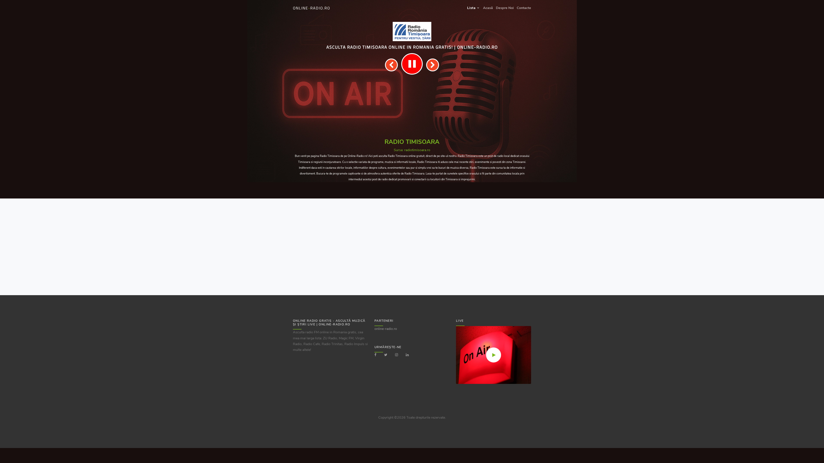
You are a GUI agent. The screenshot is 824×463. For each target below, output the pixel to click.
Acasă (488, 8)
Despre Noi (505, 8)
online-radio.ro (385, 328)
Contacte (524, 8)
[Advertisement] (412, 107)
